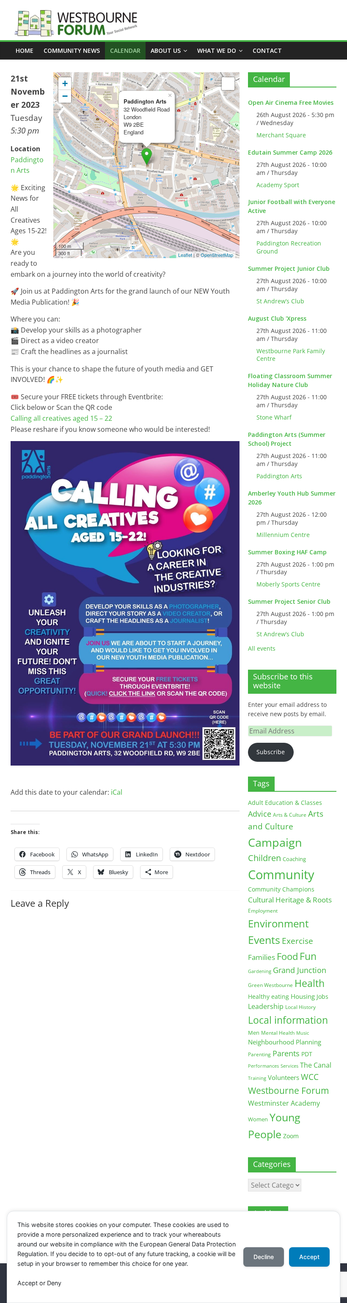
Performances (263, 1066)
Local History (300, 1007)
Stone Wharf (274, 417)
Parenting (259, 1054)
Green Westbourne (270, 985)
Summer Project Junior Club (289, 268)
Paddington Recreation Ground (288, 247)
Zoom (291, 1136)
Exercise (297, 940)
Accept (309, 1256)
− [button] (65, 96)
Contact (267, 50)
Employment (263, 910)
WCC (310, 1076)
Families (261, 957)
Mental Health (278, 1032)
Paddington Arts (279, 476)
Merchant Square (281, 135)
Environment (278, 923)
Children (264, 858)
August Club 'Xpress (277, 318)
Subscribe (270, 752)
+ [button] (65, 83)
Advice (259, 814)
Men (253, 1032)
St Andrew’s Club (280, 301)
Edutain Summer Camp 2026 (290, 152)
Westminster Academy (284, 1103)
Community (281, 874)
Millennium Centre (283, 535)
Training (257, 1078)
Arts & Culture (289, 815)
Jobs (322, 996)
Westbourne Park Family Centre (290, 355)
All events (261, 648)
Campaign (275, 842)
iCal (116, 792)
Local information (288, 1020)
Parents (286, 1053)
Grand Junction (299, 970)
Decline (263, 1256)
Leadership (266, 1006)
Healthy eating (268, 996)
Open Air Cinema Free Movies (290, 102)
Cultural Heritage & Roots (290, 900)
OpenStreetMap (217, 254)
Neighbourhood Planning (284, 1042)
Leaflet (185, 254)
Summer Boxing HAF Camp (287, 552)
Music (302, 1033)
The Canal (315, 1065)
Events (264, 940)
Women (258, 1119)
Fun (308, 956)
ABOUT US (166, 50)
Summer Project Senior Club (289, 601)
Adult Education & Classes (285, 803)
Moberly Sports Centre (288, 584)
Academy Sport (277, 185)
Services (289, 1066)
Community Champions (281, 889)
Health (310, 983)
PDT (306, 1054)
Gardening (259, 971)
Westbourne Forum (288, 1090)
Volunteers (283, 1077)
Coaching (294, 859)
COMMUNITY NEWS (72, 50)
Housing (303, 996)
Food (287, 956)
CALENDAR (125, 50)
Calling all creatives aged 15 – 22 (61, 418)
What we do (216, 50)
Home (24, 50)
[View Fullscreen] (228, 83)
